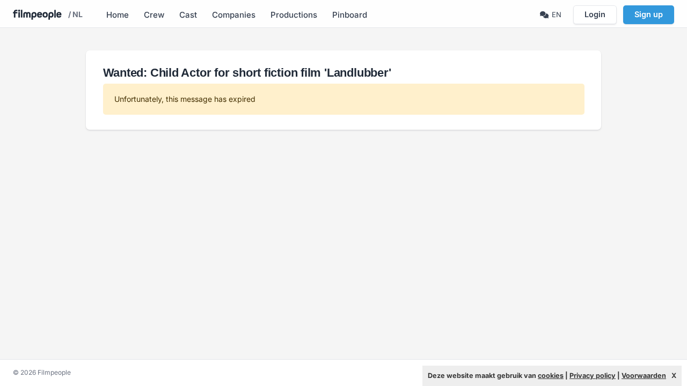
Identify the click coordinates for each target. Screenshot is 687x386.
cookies (551, 376)
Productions (294, 15)
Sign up (648, 14)
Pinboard (349, 15)
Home (117, 15)
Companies (233, 15)
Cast (188, 15)
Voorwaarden (644, 376)
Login (594, 14)
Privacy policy (592, 376)
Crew (154, 15)
